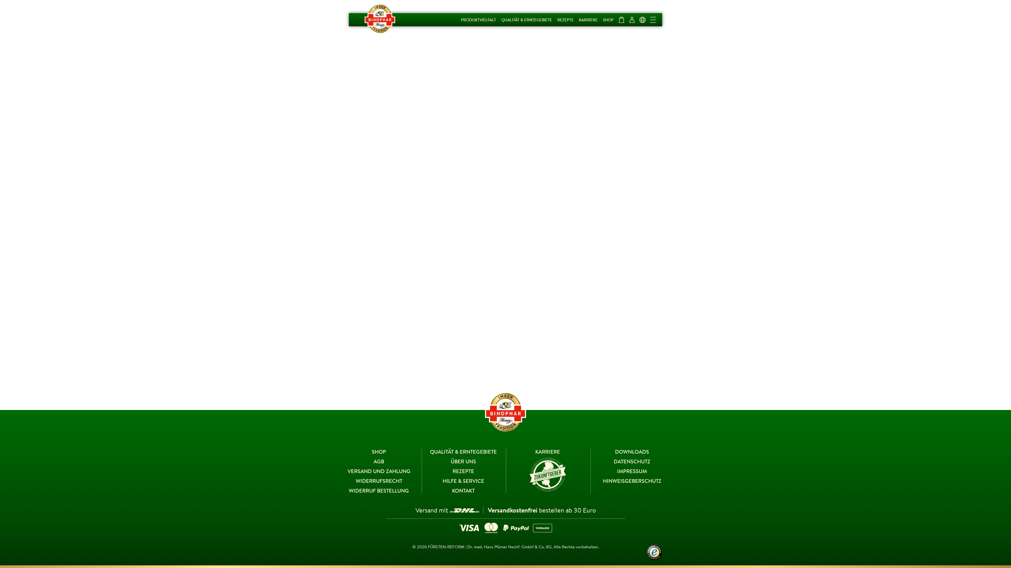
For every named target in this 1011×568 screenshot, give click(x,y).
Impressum (632, 471)
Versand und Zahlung (379, 471)
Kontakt (463, 490)
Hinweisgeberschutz (632, 481)
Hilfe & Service (463, 481)
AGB (379, 461)
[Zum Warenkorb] (621, 19)
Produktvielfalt (478, 20)
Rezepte (565, 20)
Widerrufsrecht (379, 481)
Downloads (632, 451)
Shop (608, 20)
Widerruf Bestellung (379, 490)
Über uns (463, 461)
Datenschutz (632, 461)
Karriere (588, 20)
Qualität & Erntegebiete (526, 20)
